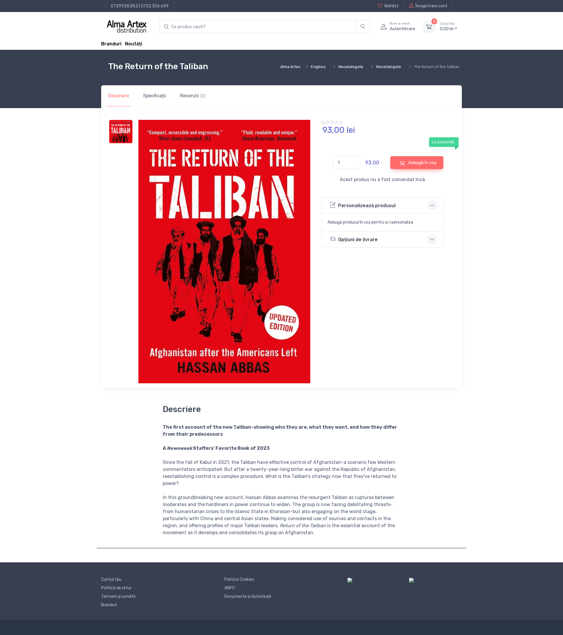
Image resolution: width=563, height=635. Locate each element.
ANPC (229, 587)
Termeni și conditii (118, 596)
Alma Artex (290, 66)
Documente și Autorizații (247, 596)
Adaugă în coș (422, 162)
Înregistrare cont (431, 6)
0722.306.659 (155, 6)
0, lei (447, 26)
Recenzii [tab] (193, 95)
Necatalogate (350, 66)
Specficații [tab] (154, 95)
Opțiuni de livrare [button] (358, 239)
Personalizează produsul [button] (367, 205)
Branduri (111, 44)
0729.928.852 (124, 6)
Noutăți (133, 44)
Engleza (318, 66)
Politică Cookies (239, 579)
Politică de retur (116, 587)
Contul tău (111, 579)
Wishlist (391, 6)
